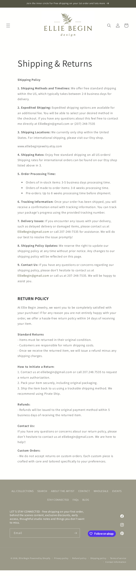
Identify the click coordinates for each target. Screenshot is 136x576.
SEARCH (42, 491)
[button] (8, 25)
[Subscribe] (75, 533)
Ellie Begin (24, 558)
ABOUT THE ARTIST (63, 491)
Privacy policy (61, 558)
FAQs (76, 499)
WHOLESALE (101, 491)
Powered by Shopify (40, 558)
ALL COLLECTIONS (23, 491)
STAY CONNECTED (58, 499)
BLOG (85, 499)
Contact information (115, 562)
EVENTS (117, 491)
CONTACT (84, 491)
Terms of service (118, 558)
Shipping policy (98, 558)
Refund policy (79, 558)
